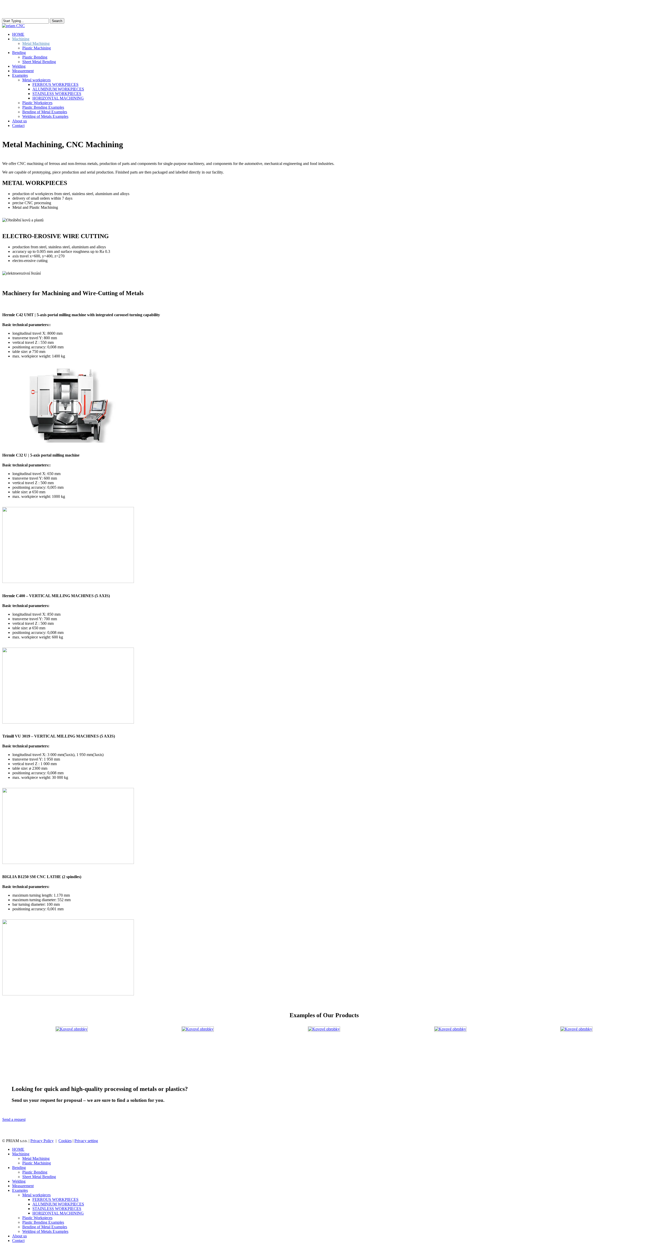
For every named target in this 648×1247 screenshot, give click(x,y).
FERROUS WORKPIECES (55, 1199)
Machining (20, 1154)
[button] (14, 1119)
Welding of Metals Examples (45, 1231)
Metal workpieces (36, 1195)
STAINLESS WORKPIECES (56, 1208)
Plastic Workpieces (37, 1218)
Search (57, 21)
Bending (19, 1167)
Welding (19, 1181)
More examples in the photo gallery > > (606, 1046)
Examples (20, 1190)
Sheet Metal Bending (39, 1177)
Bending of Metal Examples (44, 1227)
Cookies (65, 1141)
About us (19, 1236)
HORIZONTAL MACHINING (58, 1213)
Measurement (23, 1186)
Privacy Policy (42, 1141)
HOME (18, 1149)
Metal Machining (36, 1158)
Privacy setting (86, 1141)
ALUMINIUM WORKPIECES (58, 1204)
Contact (18, 1240)
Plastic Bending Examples (43, 1222)
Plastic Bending (34, 1172)
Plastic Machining (36, 1163)
